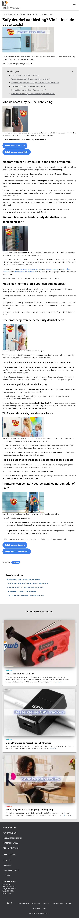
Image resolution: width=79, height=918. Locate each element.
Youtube (8, 903)
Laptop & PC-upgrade (11, 843)
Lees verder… (58, 682)
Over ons (6, 860)
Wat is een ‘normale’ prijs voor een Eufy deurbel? (28, 86)
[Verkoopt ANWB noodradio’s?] (39, 643)
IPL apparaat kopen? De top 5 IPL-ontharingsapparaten (25, 587)
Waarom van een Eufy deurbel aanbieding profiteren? (30, 79)
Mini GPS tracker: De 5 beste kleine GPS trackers (28, 743)
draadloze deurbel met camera (25, 272)
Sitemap (69, 903)
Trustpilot (36, 908)
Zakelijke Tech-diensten (12, 838)
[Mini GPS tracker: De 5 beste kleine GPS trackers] (39, 712)
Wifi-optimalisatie (10, 833)
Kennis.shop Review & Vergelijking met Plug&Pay (29, 809)
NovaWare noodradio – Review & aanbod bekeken (23, 579)
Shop (44, 908)
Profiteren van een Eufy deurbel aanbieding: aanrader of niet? (33, 94)
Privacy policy (58, 903)
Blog (9, 14)
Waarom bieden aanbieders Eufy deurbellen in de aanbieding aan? (35, 83)
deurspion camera (52, 269)
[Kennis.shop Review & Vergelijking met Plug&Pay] (39, 779)
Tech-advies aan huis (11, 848)
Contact (6, 875)
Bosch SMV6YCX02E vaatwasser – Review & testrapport (25, 595)
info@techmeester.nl (9, 889)
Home (4, 14)
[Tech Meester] (12, 5)
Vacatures (7, 865)
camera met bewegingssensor (31, 269)
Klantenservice (7, 893)
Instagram (11, 903)
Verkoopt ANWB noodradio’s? (20, 674)
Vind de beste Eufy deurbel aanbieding (25, 75)
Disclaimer (46, 903)
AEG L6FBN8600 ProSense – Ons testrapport (21, 591)
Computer (15, 14)
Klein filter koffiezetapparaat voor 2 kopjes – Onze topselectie (27, 583)
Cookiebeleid (36, 903)
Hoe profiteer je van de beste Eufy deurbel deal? (28, 90)
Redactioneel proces (11, 870)
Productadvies (24, 903)
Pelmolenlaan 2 (7, 884)
